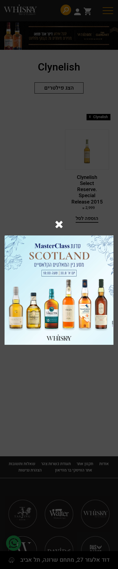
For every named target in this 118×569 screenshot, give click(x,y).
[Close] (59, 225)
